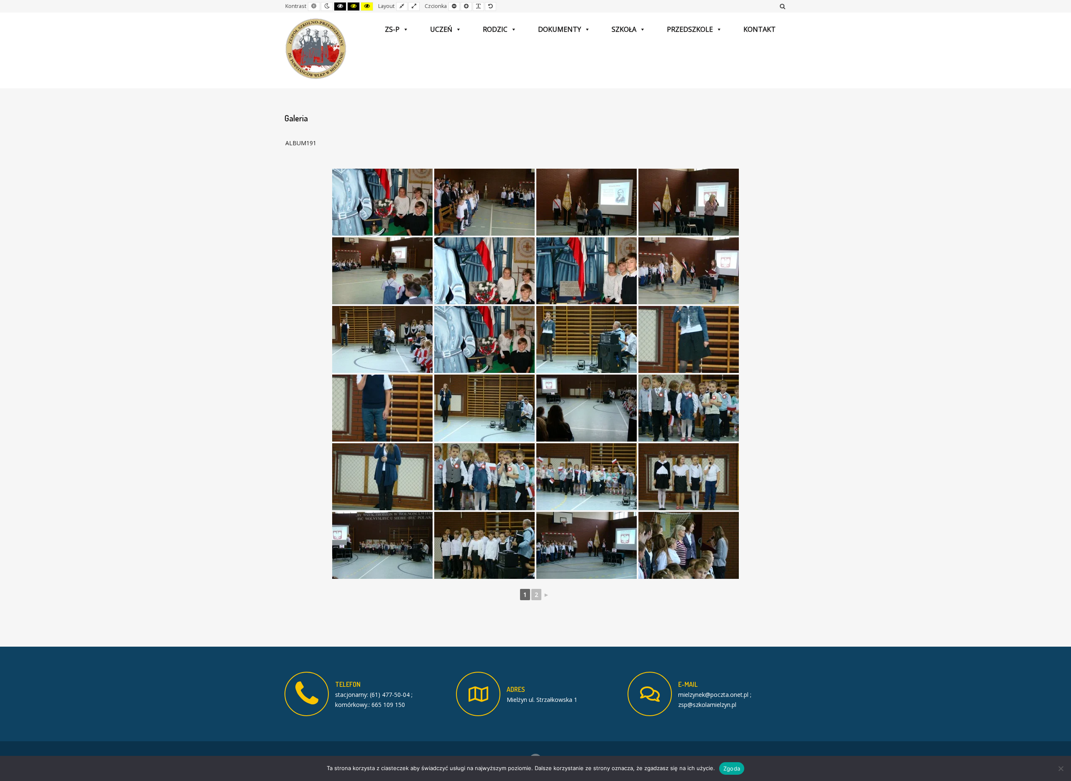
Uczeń (441, 29)
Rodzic (495, 29)
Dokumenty (559, 29)
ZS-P (392, 29)
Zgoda (731, 768)
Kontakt (759, 29)
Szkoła (624, 29)
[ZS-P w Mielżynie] (315, 49)
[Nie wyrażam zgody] (1060, 768)
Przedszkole (690, 29)
